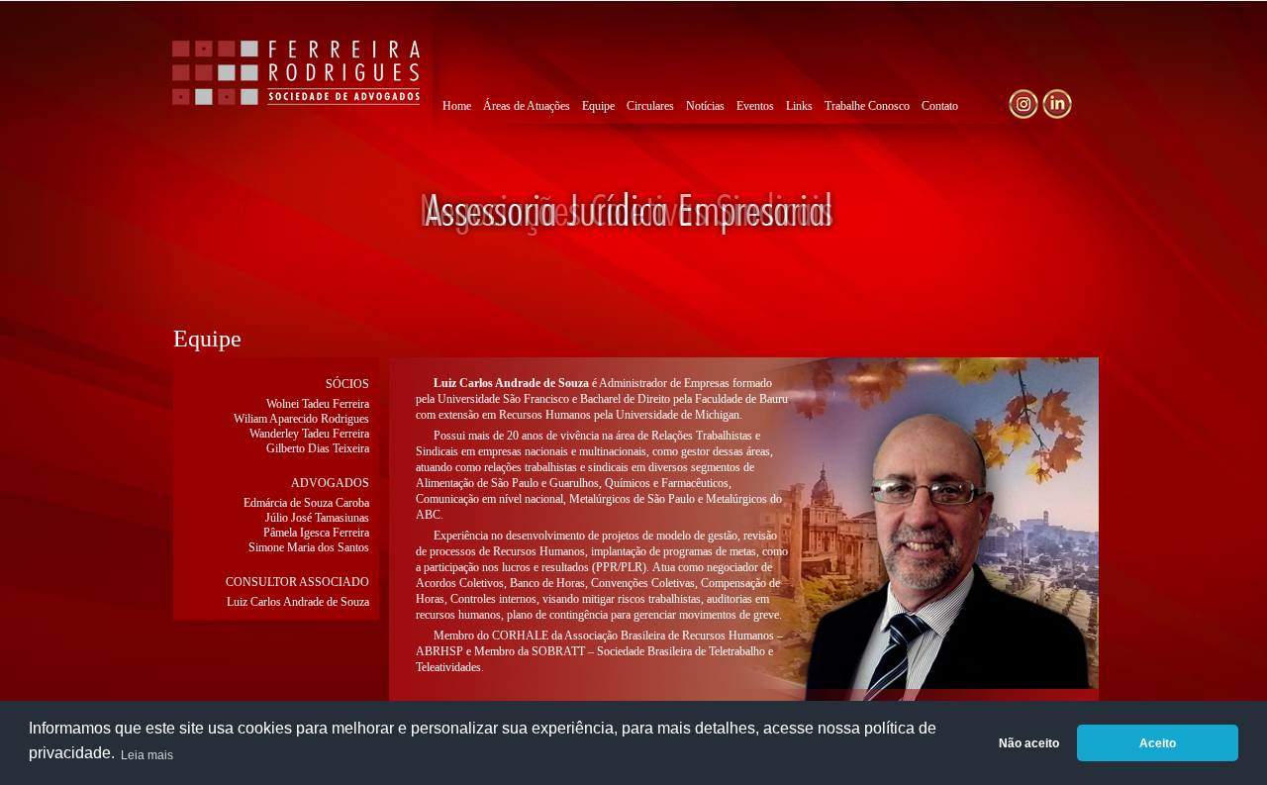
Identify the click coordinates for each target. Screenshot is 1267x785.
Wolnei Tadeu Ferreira (317, 404)
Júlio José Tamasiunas (317, 518)
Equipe (598, 106)
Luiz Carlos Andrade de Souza (298, 602)
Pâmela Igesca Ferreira (316, 533)
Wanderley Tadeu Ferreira (309, 434)
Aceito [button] (1157, 743)
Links (799, 106)
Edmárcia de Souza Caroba (306, 503)
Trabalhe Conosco (867, 106)
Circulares (650, 106)
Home (456, 106)
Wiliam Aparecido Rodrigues (301, 419)
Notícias (705, 106)
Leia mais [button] (147, 755)
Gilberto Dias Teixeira (317, 448)
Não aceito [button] (1029, 743)
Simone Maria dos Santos (308, 547)
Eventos (755, 106)
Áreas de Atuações (526, 106)
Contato (940, 106)
